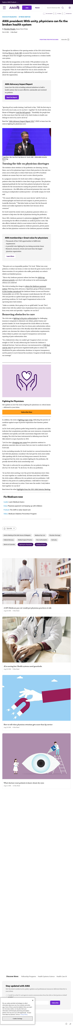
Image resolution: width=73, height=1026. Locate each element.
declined (35, 218)
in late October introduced (11, 291)
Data (5, 506)
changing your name (19, 442)
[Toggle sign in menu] (70, 8)
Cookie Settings (17, 1018)
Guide (6, 502)
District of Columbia (9, 544)
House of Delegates (9, 17)
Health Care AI (62, 976)
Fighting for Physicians (49, 39)
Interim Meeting (25, 17)
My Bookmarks (69, 13)
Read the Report (12, 97)
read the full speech (23, 112)
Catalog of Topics (41, 544)
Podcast (6, 510)
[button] (36, 2)
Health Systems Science (46, 976)
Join (27, 8)
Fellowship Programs (28, 976)
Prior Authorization (41, 540)
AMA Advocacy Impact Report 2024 (21, 121)
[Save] (66, 1023)
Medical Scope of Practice (25, 540)
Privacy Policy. (24, 1014)
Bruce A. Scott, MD (15, 53)
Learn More (10, 256)
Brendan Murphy (9, 29)
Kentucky (54, 540)
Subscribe (64, 39)
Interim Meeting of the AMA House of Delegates (17, 535)
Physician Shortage (54, 535)
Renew (37, 8)
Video (6, 514)
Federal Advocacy (9, 540)
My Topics (59, 13)
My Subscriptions (49, 13)
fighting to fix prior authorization (25, 318)
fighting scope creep (25, 420)
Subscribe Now (26, 412)
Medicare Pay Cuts (40, 535)
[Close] (33, 1000)
